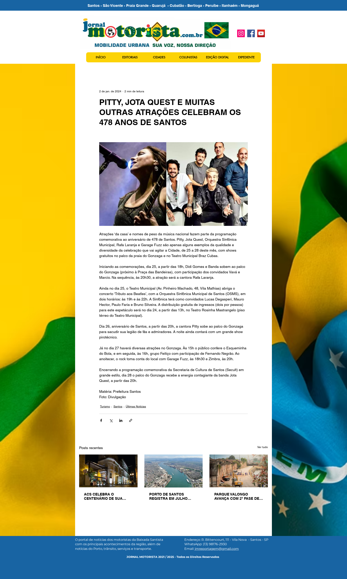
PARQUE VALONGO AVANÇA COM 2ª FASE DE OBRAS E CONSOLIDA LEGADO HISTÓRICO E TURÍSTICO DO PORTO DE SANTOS (237, 496)
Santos (117, 406)
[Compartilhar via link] (131, 420)
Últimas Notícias (136, 406)
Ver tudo (262, 447)
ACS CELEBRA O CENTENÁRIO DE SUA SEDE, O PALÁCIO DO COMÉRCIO (103, 496)
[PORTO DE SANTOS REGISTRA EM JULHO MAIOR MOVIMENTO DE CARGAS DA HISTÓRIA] (173, 471)
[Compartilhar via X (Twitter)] (111, 420)
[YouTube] (261, 33)
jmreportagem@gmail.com (217, 549)
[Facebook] (251, 33)
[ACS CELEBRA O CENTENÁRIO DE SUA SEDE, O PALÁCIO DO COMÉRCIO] (108, 471)
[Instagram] (241, 33)
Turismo (105, 406)
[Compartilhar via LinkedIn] (121, 420)
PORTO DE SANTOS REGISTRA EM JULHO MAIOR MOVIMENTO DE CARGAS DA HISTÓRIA (170, 496)
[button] (129, 57)
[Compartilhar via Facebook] (101, 420)
